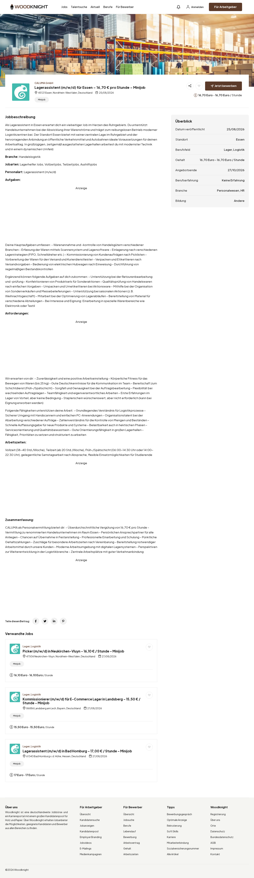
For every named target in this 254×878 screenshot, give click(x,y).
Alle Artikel (172, 854)
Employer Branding (91, 837)
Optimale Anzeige (177, 819)
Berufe (107, 7)
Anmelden (197, 6)
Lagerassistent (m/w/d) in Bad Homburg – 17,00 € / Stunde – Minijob (77, 751)
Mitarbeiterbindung (178, 842)
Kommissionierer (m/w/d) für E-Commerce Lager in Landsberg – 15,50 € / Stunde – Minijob (81, 701)
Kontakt (215, 854)
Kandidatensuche (90, 819)
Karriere (171, 837)
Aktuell (95, 7)
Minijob (41, 99)
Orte (213, 825)
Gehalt (127, 848)
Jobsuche (128, 819)
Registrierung (218, 814)
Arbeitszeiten (130, 854)
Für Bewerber (125, 7)
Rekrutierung (174, 825)
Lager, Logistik (32, 646)
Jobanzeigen (87, 825)
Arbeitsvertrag (131, 842)
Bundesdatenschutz (221, 837)
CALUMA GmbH (44, 82)
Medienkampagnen (91, 854)
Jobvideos (86, 842)
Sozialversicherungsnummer (183, 848)
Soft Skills (172, 831)
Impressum (216, 848)
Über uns (215, 819)
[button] (178, 7)
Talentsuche (79, 7)
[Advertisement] (81, 214)
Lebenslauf (129, 831)
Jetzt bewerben (226, 86)
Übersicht (85, 814)
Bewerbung (130, 837)
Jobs (64, 7)
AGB (213, 842)
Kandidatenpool (89, 831)
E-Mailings (85, 848)
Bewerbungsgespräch (179, 814)
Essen (240, 139)
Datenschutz (217, 831)
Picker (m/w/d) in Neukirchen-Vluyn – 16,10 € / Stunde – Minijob (73, 651)
